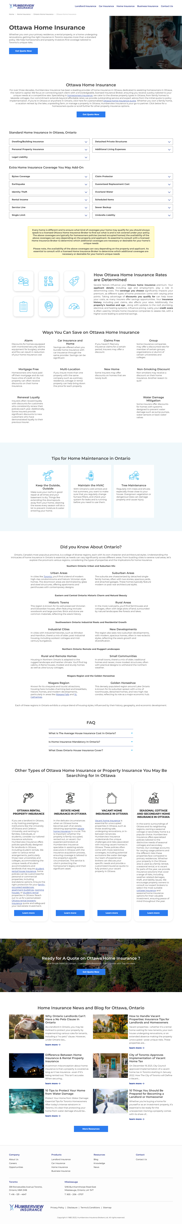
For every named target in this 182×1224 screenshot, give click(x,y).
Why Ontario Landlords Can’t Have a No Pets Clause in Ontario (65, 1019)
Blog (96, 1159)
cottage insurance (146, 890)
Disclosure (72, 1207)
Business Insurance (147, 6)
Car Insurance (106, 6)
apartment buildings (23, 890)
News (96, 1167)
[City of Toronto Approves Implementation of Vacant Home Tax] (110, 1065)
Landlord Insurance (85, 6)
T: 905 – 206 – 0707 (74, 1194)
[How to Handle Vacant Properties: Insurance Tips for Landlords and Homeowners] (110, 1026)
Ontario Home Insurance (43, 14)
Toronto (48, 576)
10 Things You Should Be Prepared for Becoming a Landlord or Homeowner (146, 1093)
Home (11, 14)
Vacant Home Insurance (109, 812)
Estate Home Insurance (67, 812)
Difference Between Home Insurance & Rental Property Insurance (64, 1058)
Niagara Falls (62, 694)
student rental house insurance (28, 870)
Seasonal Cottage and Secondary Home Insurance (153, 814)
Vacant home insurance (107, 820)
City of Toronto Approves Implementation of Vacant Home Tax (147, 1058)
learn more (51, 1044)
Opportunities (16, 1167)
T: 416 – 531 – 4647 (17, 1194)
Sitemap (107, 1207)
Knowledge (99, 1163)
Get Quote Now (23, 51)
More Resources (91, 1129)
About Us (13, 1159)
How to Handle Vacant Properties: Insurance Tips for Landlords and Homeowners (149, 1019)
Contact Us (167, 6)
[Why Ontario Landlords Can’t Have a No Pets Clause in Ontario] (26, 1026)
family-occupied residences (28, 886)
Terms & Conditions (90, 1207)
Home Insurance (126, 6)
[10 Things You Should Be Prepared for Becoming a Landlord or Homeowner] (110, 1101)
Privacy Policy (57, 1207)
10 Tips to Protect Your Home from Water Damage (65, 1092)
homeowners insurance (80, 95)
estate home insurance (68, 830)
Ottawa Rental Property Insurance (28, 812)
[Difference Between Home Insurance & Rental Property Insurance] (26, 1065)
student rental (31, 892)
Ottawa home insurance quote (119, 100)
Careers (13, 1163)
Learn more (28, 913)
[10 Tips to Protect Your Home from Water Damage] (26, 1101)
